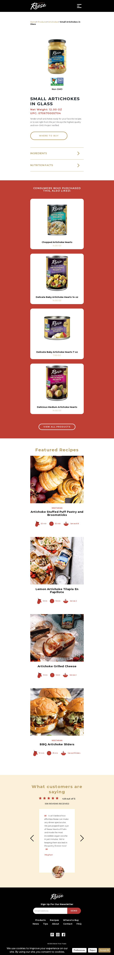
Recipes (54, 920)
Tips (45, 923)
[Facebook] (63, 934)
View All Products (57, 426)
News (36, 923)
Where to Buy (48, 135)
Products (42, 22)
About (55, 923)
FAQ (79, 923)
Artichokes (53, 22)
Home (33, 22)
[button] (57, 54)
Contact (67, 923)
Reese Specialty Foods (38, 6)
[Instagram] (58, 934)
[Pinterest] (52, 934)
